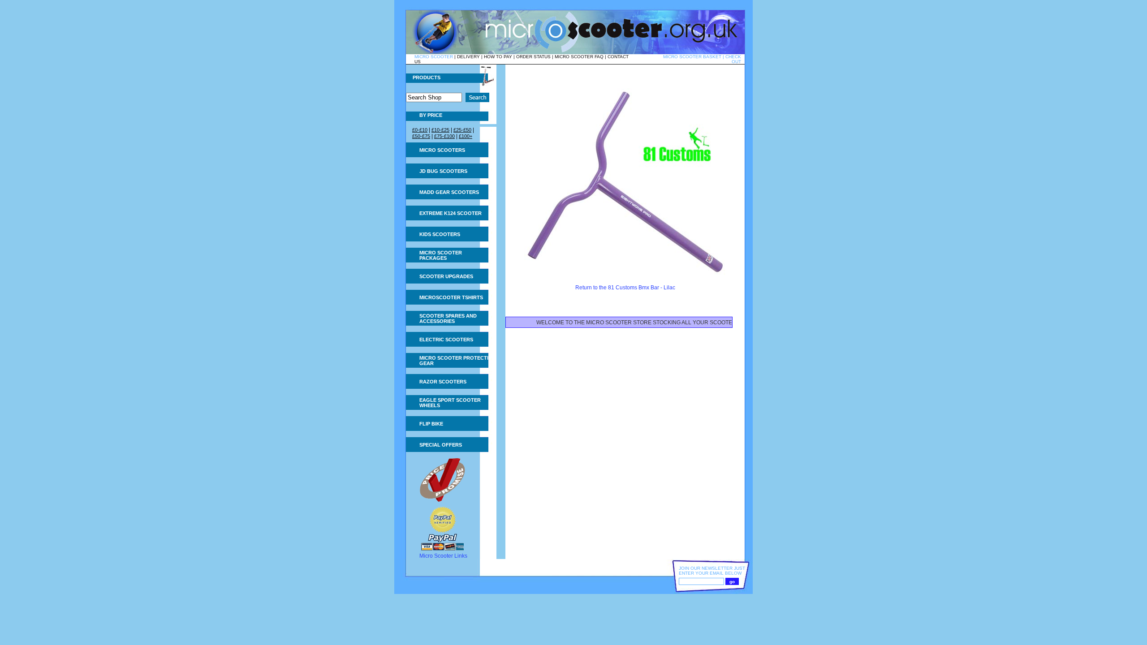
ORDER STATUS (533, 56)
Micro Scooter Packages (440, 255)
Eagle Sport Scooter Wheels (450, 402)
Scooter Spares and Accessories (448, 318)
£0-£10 (419, 130)
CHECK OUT (733, 59)
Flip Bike (431, 423)
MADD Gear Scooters (449, 192)
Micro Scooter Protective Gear (457, 360)
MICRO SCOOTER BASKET (692, 56)
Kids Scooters (439, 234)
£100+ (465, 136)
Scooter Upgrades (446, 276)
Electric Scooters (446, 339)
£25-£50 (462, 130)
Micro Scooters (442, 150)
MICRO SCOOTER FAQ (579, 56)
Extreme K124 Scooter (450, 213)
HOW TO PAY (498, 56)
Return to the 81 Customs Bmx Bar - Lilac (625, 287)
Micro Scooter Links (443, 556)
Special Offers (440, 444)
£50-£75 (421, 136)
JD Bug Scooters (443, 171)
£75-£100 (444, 136)
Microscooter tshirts (451, 297)
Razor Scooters (442, 381)
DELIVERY (468, 56)
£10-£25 (440, 130)
